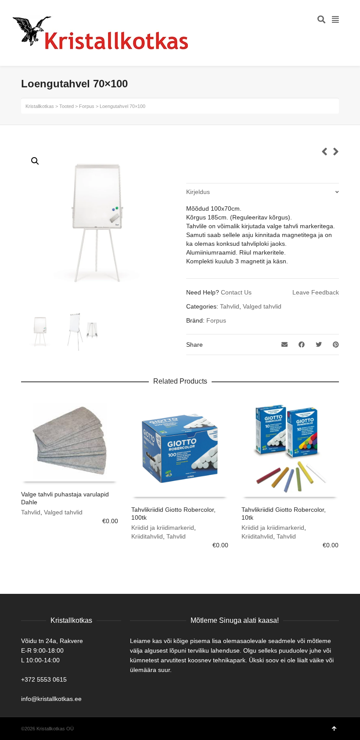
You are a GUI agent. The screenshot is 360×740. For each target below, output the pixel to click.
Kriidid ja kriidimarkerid (162, 527)
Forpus (216, 320)
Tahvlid (229, 306)
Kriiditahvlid (147, 536)
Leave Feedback (315, 292)
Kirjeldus (198, 191)
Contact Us (236, 292)
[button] (35, 161)
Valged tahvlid (262, 306)
